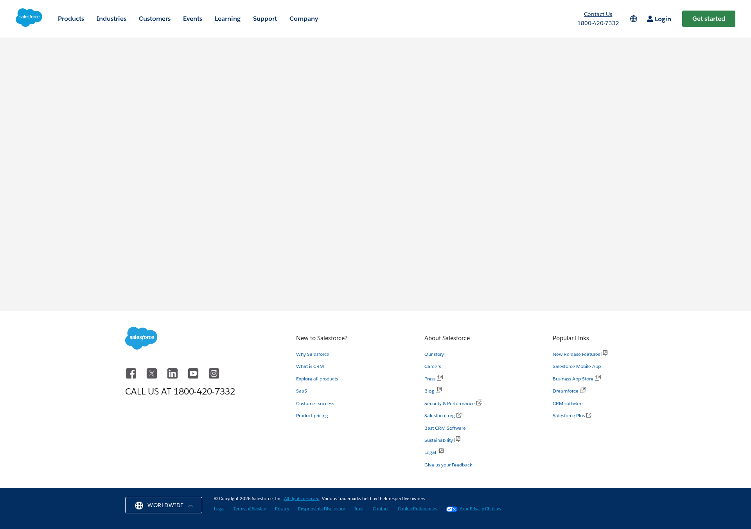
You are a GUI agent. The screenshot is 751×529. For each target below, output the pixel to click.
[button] (163, 505)
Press (429, 378)
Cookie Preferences (417, 509)
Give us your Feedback (448, 464)
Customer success (315, 403)
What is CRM (310, 366)
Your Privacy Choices (480, 509)
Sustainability (438, 440)
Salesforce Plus (569, 415)
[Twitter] (153, 372)
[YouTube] (194, 372)
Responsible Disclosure (321, 509)
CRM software (568, 403)
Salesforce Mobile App (577, 366)
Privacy (282, 509)
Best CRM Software (445, 428)
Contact (381, 509)
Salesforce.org (439, 415)
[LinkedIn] (174, 372)
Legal (430, 452)
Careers (432, 366)
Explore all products (317, 378)
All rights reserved (302, 499)
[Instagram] (214, 372)
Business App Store (573, 378)
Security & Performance (449, 403)
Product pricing (312, 415)
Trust (359, 509)
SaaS (301, 390)
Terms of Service (250, 509)
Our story (434, 354)
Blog (429, 390)
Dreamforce (566, 390)
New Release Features (576, 354)
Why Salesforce (312, 354)
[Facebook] (132, 372)
